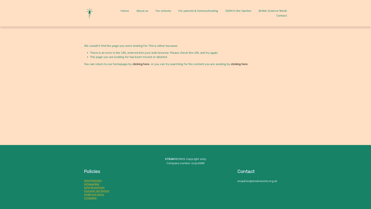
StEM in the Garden (238, 10)
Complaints (90, 198)
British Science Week (273, 10)
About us (142, 10)
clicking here (141, 64)
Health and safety (94, 194)
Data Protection (93, 180)
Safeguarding (91, 184)
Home (125, 10)
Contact (281, 15)
